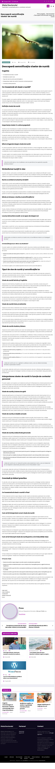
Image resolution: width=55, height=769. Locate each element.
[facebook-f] (44, 1)
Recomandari (6, 62)
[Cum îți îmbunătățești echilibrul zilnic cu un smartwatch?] (14, 667)
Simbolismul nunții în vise (9, 77)
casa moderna (6, 592)
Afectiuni (12, 758)
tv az (3, 597)
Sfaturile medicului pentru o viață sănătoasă (26, 706)
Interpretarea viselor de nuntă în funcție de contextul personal (17, 81)
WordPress (25, 762)
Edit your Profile (40, 611)
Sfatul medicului (6, 694)
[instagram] (50, 1)
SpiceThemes (42, 762)
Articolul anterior (22, 623)
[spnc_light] (53, 6)
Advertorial (21, 733)
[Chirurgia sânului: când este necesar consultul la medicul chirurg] (14, 643)
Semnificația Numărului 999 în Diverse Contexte (38, 626)
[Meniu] (48, 6)
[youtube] (52, 1)
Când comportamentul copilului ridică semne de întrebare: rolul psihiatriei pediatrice (44, 708)
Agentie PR (21, 734)
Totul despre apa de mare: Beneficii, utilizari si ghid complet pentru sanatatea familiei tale (39, 653)
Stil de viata (27, 758)
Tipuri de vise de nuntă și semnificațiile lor (13, 79)
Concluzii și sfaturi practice (9, 83)
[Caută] (51, 6)
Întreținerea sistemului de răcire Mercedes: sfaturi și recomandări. (15, 626)
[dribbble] (48, 1)
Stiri (21, 760)
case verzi (4, 590)
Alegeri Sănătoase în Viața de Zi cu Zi (8, 705)
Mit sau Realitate (46, 758)
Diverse (26, 760)
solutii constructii (6, 595)
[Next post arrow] (52, 626)
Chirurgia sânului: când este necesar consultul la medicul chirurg (11, 653)
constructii (5, 594)
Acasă (6, 758)
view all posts (22, 614)
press (15, 62)
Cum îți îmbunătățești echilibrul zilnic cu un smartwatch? (12, 677)
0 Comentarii (32, 62)
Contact (32, 760)
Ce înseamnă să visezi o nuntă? (10, 74)
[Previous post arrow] (2, 626)
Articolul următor (33, 623)
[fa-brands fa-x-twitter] (46, 1)
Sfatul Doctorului (9, 5)
